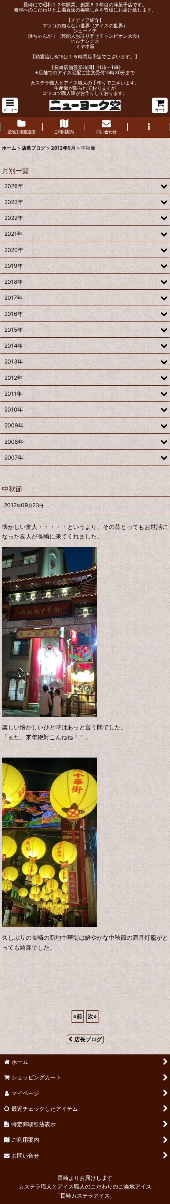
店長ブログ (88, 1039)
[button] (10, 105)
